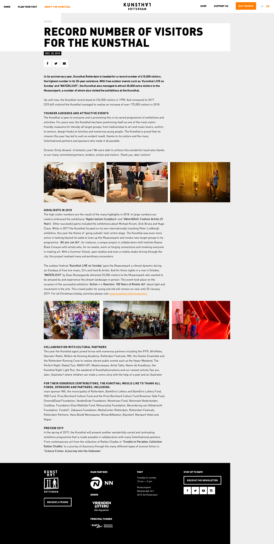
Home (7, 7)
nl (262, 6)
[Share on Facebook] (47, 63)
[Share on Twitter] (56, 63)
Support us (221, 6)
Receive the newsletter (202, 480)
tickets (246, 6)
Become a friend (57, 502)
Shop (203, 6)
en (267, 6)
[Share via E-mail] (64, 63)
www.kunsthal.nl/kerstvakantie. (128, 293)
